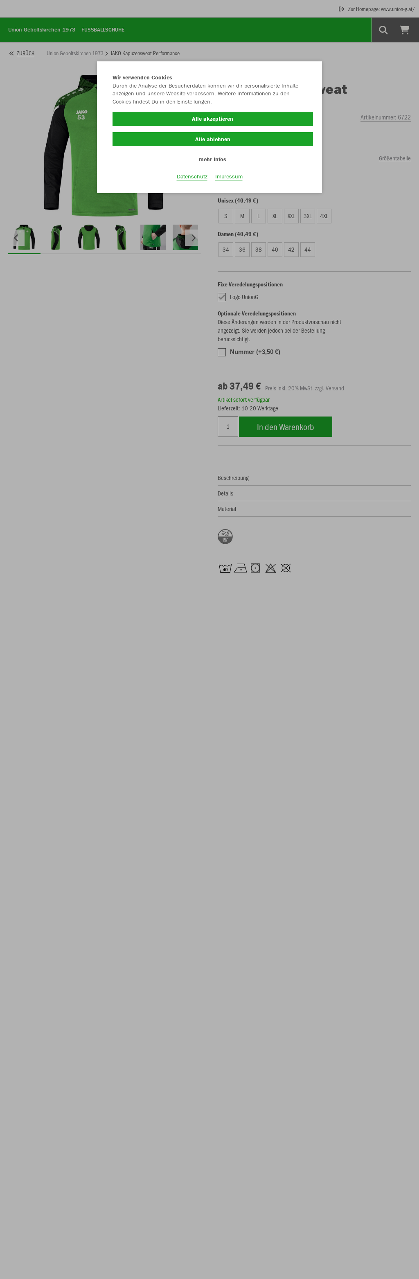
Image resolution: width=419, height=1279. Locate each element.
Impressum (229, 176)
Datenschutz (192, 176)
